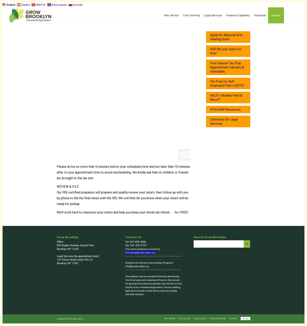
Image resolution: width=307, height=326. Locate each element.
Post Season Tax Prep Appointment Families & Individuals (227, 67)
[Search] (291, 15)
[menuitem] (171, 15)
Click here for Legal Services (224, 122)
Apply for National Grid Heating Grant (226, 37)
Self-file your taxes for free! (225, 51)
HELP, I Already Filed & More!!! (226, 98)
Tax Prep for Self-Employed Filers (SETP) (227, 83)
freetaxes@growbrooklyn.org (140, 252)
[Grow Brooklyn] (30, 15)
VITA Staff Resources (225, 109)
